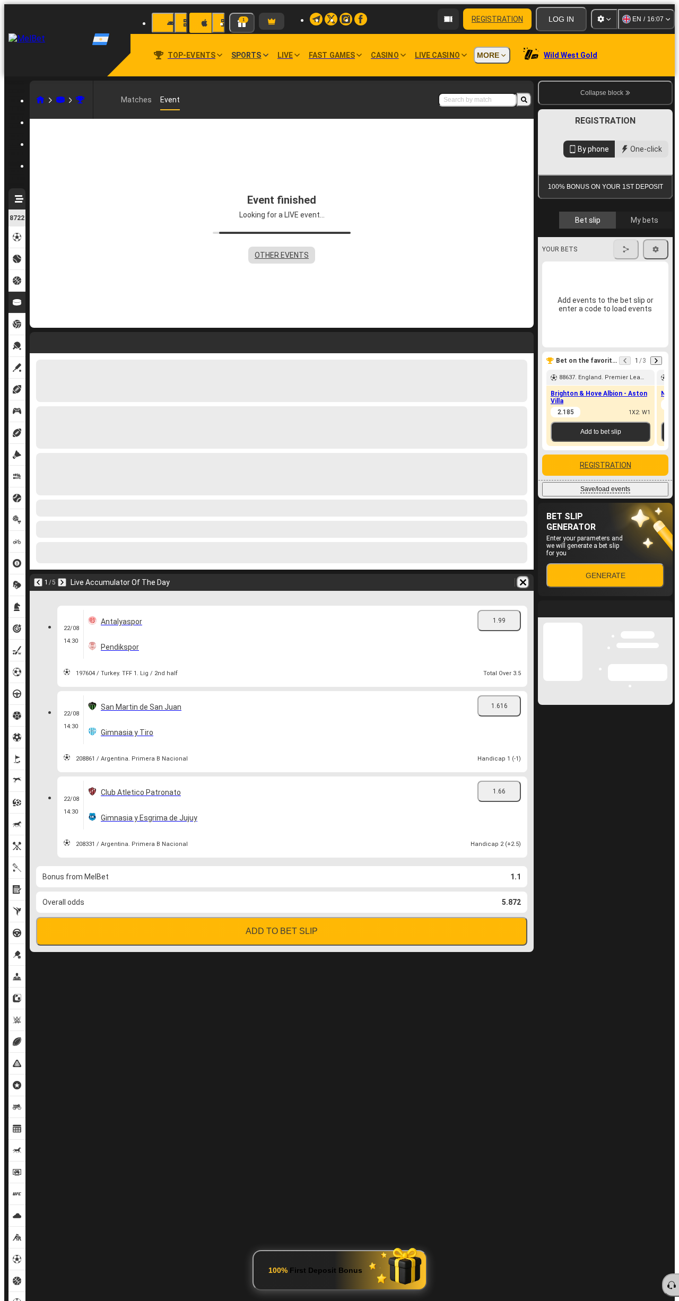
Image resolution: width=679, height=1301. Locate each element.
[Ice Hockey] (60, 99)
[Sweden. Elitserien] (80, 99)
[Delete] (523, 340)
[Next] (66, 340)
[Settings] (604, 19)
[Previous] (38, 340)
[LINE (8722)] (40, 99)
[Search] (524, 100)
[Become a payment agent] (448, 19)
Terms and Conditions (610, 308)
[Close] (664, 793)
